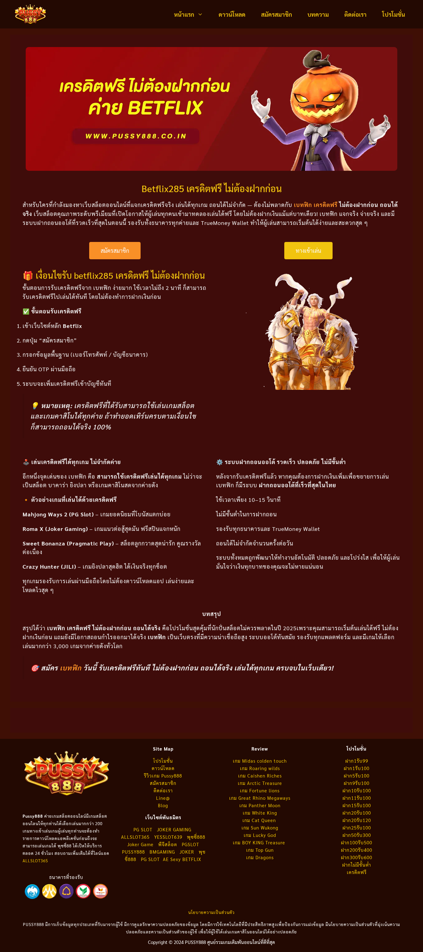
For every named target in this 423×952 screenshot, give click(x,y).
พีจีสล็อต (168, 844)
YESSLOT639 (168, 837)
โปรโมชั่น (393, 14)
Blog (163, 805)
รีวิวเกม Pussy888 (163, 775)
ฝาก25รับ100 (356, 827)
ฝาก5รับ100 (356, 775)
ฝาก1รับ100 (356, 768)
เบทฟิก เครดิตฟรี (316, 204)
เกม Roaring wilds (260, 768)
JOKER (187, 852)
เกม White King (260, 813)
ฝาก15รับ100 (356, 805)
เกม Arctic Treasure (260, 783)
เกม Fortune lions (260, 790)
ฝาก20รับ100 (356, 813)
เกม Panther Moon (260, 805)
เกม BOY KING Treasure (260, 842)
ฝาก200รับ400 (356, 850)
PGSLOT (190, 844)
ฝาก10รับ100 (356, 790)
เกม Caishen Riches (260, 775)
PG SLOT (142, 829)
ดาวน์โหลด (232, 14)
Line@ (163, 798)
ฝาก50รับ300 (356, 835)
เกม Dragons (260, 857)
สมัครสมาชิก (276, 14)
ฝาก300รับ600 (356, 857)
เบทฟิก (70, 667)
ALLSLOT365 (35, 860)
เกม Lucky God (260, 835)
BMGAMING (162, 852)
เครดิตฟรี (357, 872)
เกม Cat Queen (259, 820)
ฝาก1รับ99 (356, 761)
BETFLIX (191, 859)
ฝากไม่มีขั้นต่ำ (356, 865)
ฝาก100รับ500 (356, 842)
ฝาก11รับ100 (356, 798)
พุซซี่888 (196, 837)
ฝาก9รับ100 (356, 783)
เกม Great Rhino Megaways (259, 798)
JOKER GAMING (174, 829)
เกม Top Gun (260, 850)
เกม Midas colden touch (260, 761)
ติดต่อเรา (355, 14)
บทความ (318, 14)
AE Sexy (172, 859)
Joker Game (140, 844)
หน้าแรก (184, 14)
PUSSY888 (133, 852)
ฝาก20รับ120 (356, 820)
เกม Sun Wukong (260, 827)
